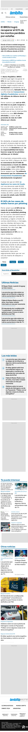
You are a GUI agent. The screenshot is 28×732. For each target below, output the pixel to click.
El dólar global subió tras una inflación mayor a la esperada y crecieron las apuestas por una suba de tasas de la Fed (15, 371)
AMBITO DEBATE (23, 715)
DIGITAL (5, 715)
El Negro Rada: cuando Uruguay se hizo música (16, 133)
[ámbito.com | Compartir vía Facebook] (18, 40)
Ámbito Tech (6, 708)
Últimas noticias (10, 17)
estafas (4, 265)
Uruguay (16, 21)
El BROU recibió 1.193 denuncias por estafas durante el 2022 (18, 128)
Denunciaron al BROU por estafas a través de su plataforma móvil (14, 61)
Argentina (17, 708)
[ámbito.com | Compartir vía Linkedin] (22, 40)
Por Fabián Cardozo (19, 574)
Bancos (21, 262)
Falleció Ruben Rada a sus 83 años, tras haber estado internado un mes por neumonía (13, 302)
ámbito (3, 21)
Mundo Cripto (24, 17)
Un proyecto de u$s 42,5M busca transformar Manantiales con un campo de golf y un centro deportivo (19, 517)
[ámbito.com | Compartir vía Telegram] (24, 40)
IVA (12, 9)
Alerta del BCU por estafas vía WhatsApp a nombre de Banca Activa (14, 56)
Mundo (9, 21)
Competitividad (19, 9)
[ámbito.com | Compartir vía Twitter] (20, 40)
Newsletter (23, 699)
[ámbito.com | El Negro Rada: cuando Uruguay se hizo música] (4, 134)
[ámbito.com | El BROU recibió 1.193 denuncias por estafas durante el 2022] (4, 128)
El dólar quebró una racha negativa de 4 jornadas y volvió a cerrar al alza (13, 638)
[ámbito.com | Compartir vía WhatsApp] (15, 40)
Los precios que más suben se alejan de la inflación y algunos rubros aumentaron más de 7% (13, 294)
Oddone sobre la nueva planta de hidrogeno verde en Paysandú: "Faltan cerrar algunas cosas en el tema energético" (16, 390)
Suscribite (19, 273)
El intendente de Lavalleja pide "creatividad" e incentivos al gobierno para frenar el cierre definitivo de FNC (13, 311)
